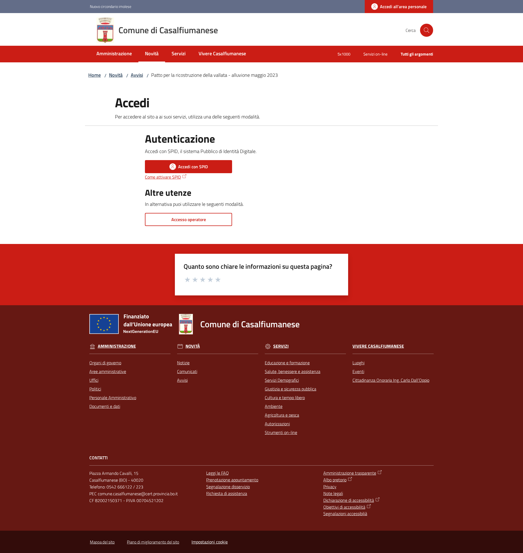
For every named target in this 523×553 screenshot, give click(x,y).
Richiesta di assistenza (226, 493)
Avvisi (137, 75)
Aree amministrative (107, 371)
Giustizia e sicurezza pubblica (290, 389)
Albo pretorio (334, 479)
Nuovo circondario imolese (110, 6)
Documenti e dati (104, 406)
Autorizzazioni (277, 423)
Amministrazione (117, 346)
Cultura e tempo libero (285, 397)
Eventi (358, 371)
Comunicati (187, 371)
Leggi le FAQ (217, 473)
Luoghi (358, 362)
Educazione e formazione (287, 362)
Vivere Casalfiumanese (378, 346)
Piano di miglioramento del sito (153, 542)
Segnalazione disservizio (228, 486)
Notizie (183, 362)
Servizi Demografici (282, 380)
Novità (116, 75)
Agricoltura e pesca (282, 415)
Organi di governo (105, 362)
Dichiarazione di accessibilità (348, 500)
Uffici (93, 380)
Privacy (329, 486)
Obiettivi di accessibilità (344, 507)
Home (94, 75)
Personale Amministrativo (112, 397)
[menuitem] (114, 54)
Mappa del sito (102, 542)
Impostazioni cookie (209, 542)
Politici (95, 389)
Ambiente (273, 406)
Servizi (281, 346)
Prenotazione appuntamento (232, 479)
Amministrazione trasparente (349, 473)
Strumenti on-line (281, 432)
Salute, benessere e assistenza (292, 371)
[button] (426, 30)
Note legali (333, 493)
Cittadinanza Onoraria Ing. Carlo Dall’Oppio (390, 380)
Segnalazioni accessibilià (345, 513)
